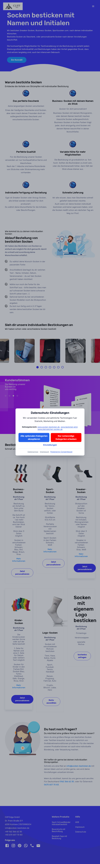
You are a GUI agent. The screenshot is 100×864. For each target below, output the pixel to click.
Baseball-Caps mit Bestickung (59, 837)
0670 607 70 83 (51, 785)
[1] (9, 395)
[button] (37, 367)
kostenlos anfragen (82, 656)
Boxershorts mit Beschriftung (58, 830)
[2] (13, 395)
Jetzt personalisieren (22, 572)
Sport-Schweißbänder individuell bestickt (61, 823)
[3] (17, 395)
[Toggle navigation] (93, 6)
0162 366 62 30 (67, 781)
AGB (77, 822)
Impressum (80, 827)
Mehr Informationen (18, 560)
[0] (5, 395)
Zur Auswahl (16, 60)
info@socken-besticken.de (79, 766)
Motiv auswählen (51, 701)
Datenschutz (80, 832)
